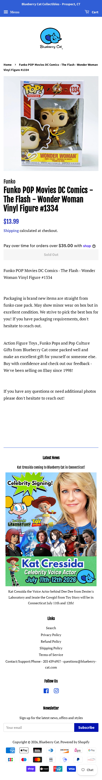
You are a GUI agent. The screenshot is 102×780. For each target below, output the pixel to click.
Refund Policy (51, 641)
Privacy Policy (51, 634)
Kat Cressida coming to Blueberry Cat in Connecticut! (51, 467)
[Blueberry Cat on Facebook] (46, 691)
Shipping (11, 230)
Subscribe (86, 727)
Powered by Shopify (74, 742)
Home (8, 65)
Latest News (51, 457)
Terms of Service (51, 654)
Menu (14, 12)
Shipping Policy (51, 648)
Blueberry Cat (49, 742)
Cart (94, 12)
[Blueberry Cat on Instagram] (56, 691)
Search (51, 628)
